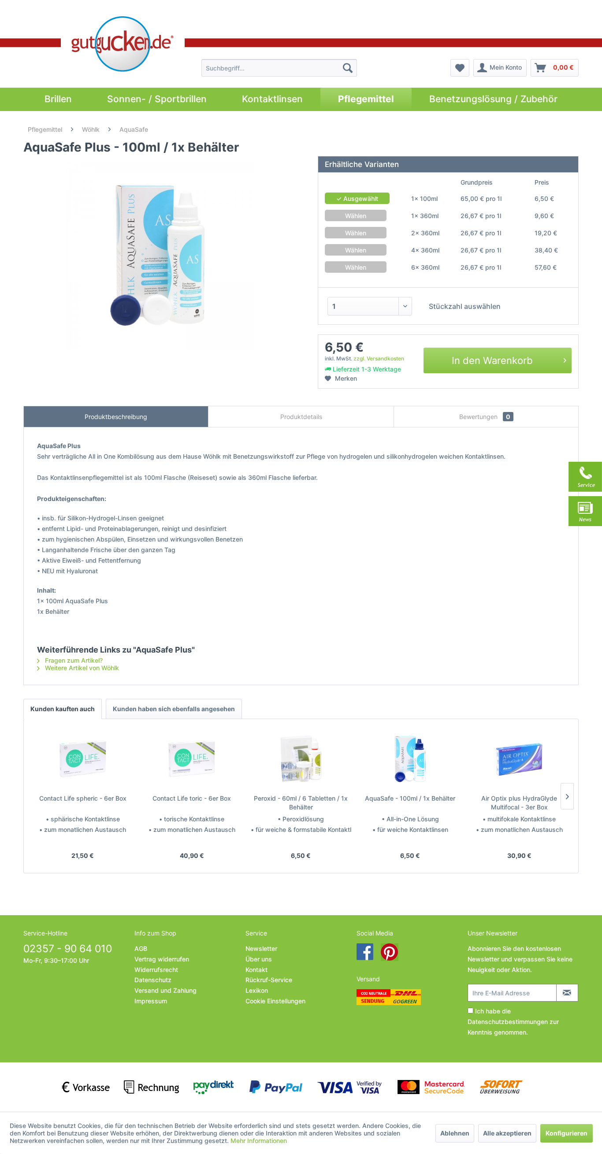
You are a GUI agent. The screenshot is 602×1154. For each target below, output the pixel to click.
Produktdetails (301, 416)
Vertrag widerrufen (161, 959)
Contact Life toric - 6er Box (191, 798)
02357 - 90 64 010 (67, 948)
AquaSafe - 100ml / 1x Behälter (410, 798)
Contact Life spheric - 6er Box (82, 798)
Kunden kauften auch (62, 708)
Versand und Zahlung (165, 990)
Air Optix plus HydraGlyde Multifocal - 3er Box (519, 802)
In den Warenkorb (492, 360)
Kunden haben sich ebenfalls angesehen (174, 708)
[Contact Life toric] (192, 759)
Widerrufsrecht (156, 969)
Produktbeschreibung (116, 416)
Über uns (258, 959)
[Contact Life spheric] (83, 759)
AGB (140, 948)
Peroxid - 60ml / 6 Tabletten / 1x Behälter (301, 802)
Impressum (150, 1001)
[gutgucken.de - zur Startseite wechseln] (123, 44)
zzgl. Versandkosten (378, 358)
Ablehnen (454, 1133)
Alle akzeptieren (507, 1133)
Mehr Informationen (258, 1140)
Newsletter (261, 948)
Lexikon (256, 990)
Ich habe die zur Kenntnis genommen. (513, 1021)
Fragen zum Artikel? (73, 660)
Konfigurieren (566, 1133)
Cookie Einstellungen (275, 1001)
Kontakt (256, 969)
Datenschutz (152, 979)
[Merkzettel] (459, 68)
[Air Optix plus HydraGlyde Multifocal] (519, 759)
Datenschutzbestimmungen (508, 1021)
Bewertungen (484, 416)
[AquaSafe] (410, 759)
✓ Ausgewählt (357, 198)
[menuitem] (279, 68)
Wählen (355, 215)
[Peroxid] (301, 759)
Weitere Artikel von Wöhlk (81, 668)
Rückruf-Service (268, 979)
